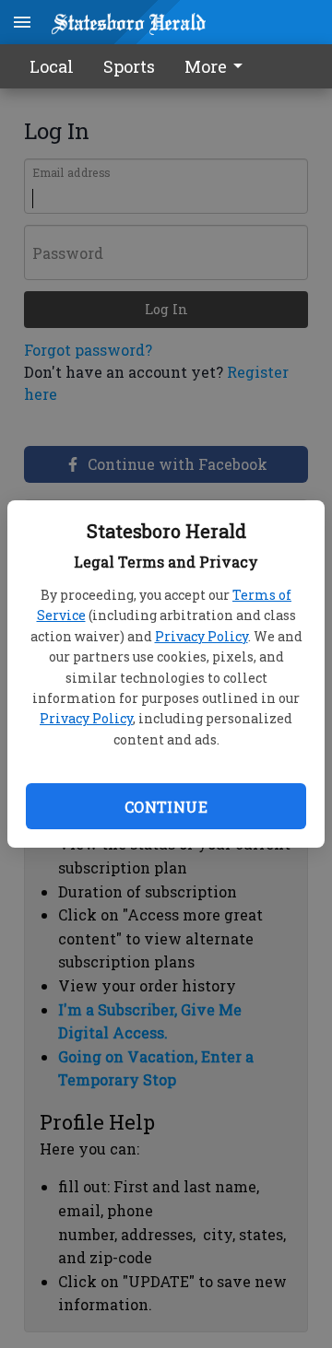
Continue (166, 806)
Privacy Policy (201, 636)
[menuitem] (218, 66)
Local (52, 66)
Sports (129, 66)
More (205, 66)
